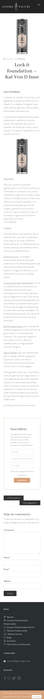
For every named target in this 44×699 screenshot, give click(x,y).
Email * (7, 569)
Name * (7, 557)
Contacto (11, 641)
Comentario (9, 530)
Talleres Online (14, 634)
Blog (9, 637)
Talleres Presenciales (17, 630)
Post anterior (14, 498)
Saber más (25, 696)
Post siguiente (29, 502)
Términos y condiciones (18, 644)
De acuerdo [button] (37, 696)
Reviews (21, 58)
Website (7, 581)
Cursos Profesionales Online (20, 627)
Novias (10, 617)
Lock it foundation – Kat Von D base (22, 71)
